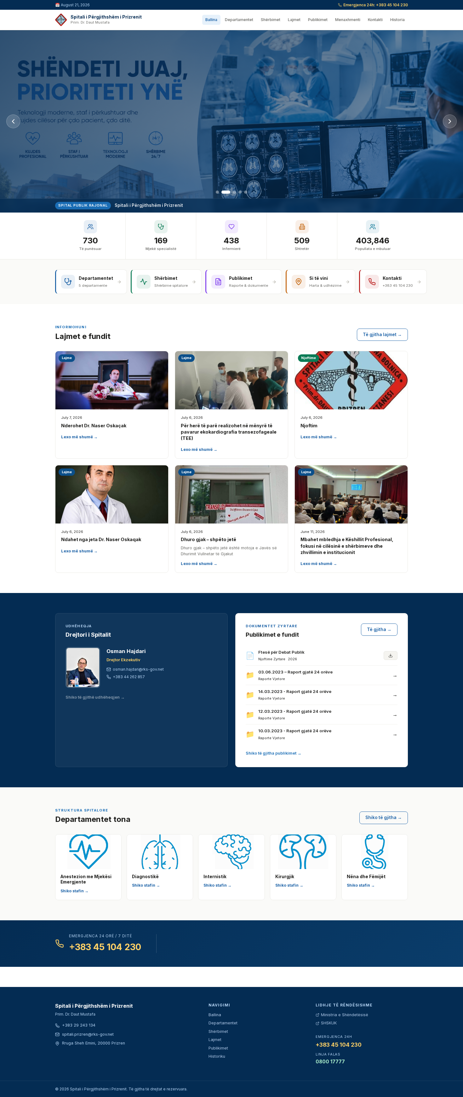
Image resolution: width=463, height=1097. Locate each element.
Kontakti (375, 19)
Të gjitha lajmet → (382, 334)
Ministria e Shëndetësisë (344, 1014)
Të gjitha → (379, 629)
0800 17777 (330, 1062)
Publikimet (318, 19)
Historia (397, 19)
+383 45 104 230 (105, 947)
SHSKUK (329, 1023)
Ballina (211, 19)
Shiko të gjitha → (383, 817)
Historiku (217, 1056)
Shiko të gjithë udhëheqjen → (95, 697)
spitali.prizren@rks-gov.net (88, 1034)
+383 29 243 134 (78, 1025)
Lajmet (294, 19)
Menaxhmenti (347, 19)
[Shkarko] (390, 655)
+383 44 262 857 (129, 676)
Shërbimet (270, 19)
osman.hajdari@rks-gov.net (138, 669)
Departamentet (239, 19)
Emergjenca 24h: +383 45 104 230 (375, 5)
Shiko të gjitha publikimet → (273, 753)
